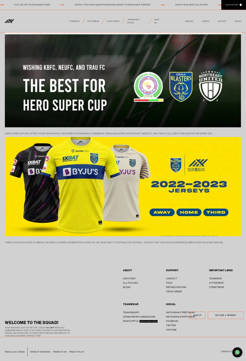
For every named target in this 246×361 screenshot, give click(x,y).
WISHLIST (189, 21)
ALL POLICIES (130, 282)
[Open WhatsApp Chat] (237, 352)
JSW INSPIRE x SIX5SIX (133, 21)
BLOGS (127, 287)
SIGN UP (197, 315)
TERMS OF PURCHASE (40, 352)
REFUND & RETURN (176, 287)
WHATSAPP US (131, 321)
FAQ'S (169, 282)
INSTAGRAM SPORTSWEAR (180, 316)
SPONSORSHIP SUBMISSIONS (139, 316)
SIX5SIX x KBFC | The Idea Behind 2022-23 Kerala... (123, 138)
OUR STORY (129, 278)
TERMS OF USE (60, 352)
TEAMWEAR (74, 21)
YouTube (171, 329)
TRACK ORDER (174, 291)
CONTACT (171, 278)
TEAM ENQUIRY (131, 312)
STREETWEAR (113, 21)
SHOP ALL (156, 21)
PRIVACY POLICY (76, 352)
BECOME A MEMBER (225, 315)
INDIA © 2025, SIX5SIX (15, 352)
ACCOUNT (222, 21)
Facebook (172, 321)
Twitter (171, 325)
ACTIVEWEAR (93, 21)
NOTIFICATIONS (233, 5)
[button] (238, 21)
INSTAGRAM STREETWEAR (180, 312)
